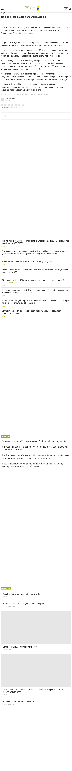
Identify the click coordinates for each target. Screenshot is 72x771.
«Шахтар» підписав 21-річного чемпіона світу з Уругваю (27, 261)
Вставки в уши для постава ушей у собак (21, 647)
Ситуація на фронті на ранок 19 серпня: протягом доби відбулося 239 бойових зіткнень (35, 448)
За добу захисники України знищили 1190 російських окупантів (34, 441)
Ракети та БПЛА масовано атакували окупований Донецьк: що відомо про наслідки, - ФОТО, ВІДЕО (35, 242)
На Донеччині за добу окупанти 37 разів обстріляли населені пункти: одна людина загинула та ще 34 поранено (35, 301)
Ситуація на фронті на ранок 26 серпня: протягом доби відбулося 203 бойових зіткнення (33, 312)
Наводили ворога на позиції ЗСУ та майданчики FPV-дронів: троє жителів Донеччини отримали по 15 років (35, 291)
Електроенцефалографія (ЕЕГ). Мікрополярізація (25, 603)
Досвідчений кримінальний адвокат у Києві (22, 594)
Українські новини (27, 33)
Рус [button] (66, 9)
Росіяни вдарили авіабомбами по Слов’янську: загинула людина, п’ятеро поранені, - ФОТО (35, 271)
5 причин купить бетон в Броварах (18, 701)
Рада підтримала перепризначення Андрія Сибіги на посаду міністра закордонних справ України (32, 465)
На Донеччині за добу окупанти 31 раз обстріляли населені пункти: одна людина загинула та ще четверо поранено (36, 456)
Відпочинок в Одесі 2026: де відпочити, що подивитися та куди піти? (33, 280)
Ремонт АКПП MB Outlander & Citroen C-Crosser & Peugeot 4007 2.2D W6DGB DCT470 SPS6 (33, 691)
